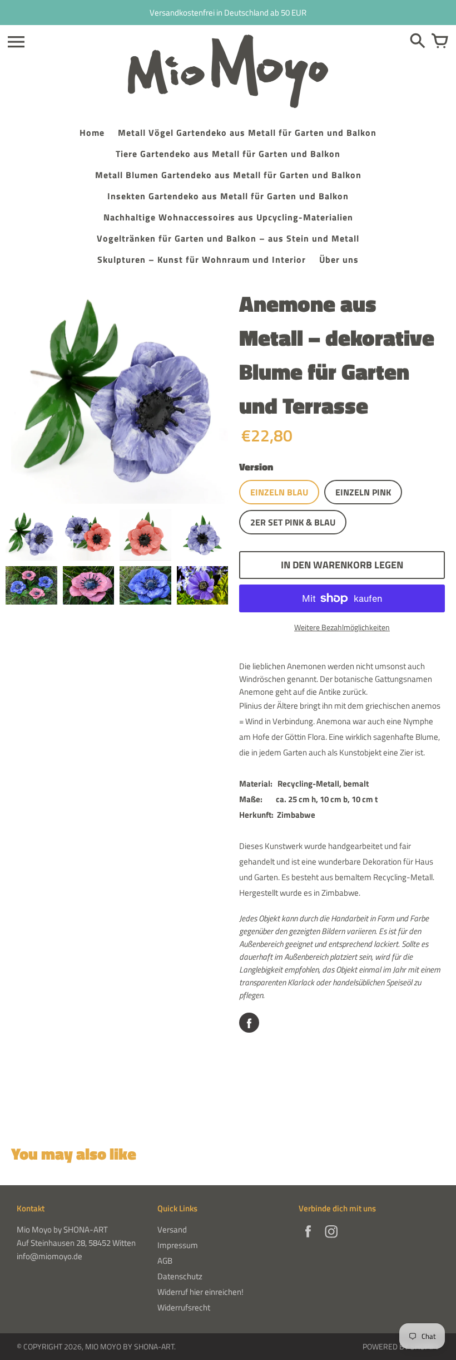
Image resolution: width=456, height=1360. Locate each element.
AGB (164, 1260)
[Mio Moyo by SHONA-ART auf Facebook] (308, 1239)
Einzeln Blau (279, 492)
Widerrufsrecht (183, 1307)
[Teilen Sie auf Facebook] (249, 1023)
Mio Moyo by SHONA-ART (129, 1346)
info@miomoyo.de (49, 1256)
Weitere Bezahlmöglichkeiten (342, 627)
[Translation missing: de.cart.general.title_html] (440, 41)
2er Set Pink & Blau (292, 522)
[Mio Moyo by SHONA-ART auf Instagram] (331, 1239)
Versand (172, 1229)
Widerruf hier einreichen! (200, 1291)
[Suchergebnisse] (417, 41)
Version (256, 466)
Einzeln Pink (363, 492)
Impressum (177, 1245)
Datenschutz (179, 1276)
